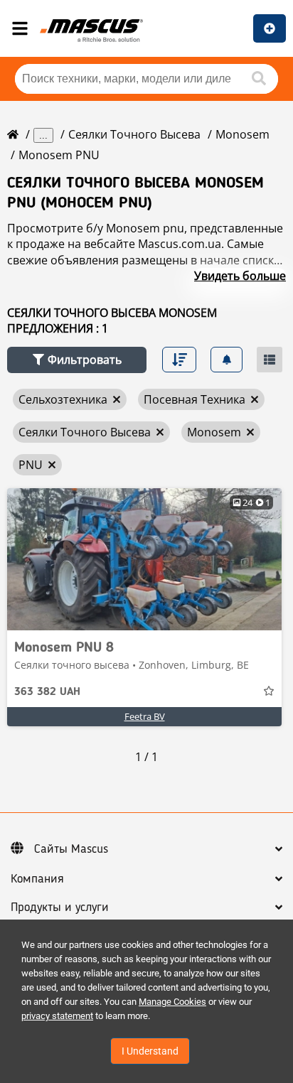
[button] (76, 360)
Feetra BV (144, 716)
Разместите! (269, 28)
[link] (144, 559)
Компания (37, 879)
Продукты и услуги (60, 907)
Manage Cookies (172, 1001)
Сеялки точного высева (134, 134)
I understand (150, 1051)
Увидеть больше (240, 276)
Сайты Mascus (71, 849)
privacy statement (57, 1016)
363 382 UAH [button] (47, 692)
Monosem (242, 134)
